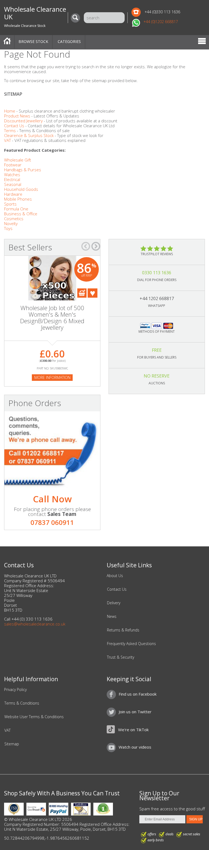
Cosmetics (13, 218)
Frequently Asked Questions (131, 643)
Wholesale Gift (17, 160)
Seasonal (12, 184)
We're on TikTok (133, 729)
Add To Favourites (92, 293)
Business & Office (20, 213)
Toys (8, 228)
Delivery (113, 602)
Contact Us (14, 125)
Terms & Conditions (21, 703)
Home (7, 42)
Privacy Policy (15, 689)
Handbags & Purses (22, 169)
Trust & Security (120, 657)
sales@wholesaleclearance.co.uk (34, 624)
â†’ (95, 246)
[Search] (77, 18)
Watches (12, 174)
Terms (10, 130)
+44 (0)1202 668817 (160, 21)
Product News (17, 116)
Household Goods (21, 189)
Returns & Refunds (123, 630)
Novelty (11, 223)
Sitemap (11, 744)
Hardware (13, 194)
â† (85, 246)
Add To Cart (82, 293)
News (111, 616)
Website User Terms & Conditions (34, 716)
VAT (7, 140)
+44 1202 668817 (157, 298)
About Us (115, 575)
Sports (10, 204)
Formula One (16, 208)
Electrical (12, 179)
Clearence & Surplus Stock (29, 135)
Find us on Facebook (137, 694)
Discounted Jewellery (23, 120)
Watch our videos (135, 747)
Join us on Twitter (135, 711)
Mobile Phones (18, 199)
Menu (202, 42)
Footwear (12, 164)
